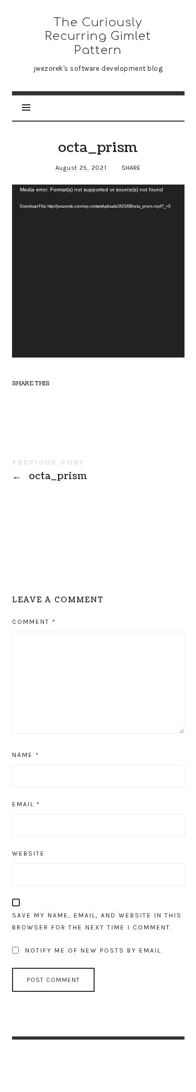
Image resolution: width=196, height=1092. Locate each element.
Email (26, 804)
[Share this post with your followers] (41, 402)
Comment (34, 621)
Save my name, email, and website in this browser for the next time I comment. (97, 921)
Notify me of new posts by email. (94, 950)
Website (28, 853)
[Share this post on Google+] (81, 402)
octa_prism (98, 472)
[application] (98, 271)
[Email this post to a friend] (102, 402)
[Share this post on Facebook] (21, 402)
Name (25, 755)
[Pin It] (61, 402)
